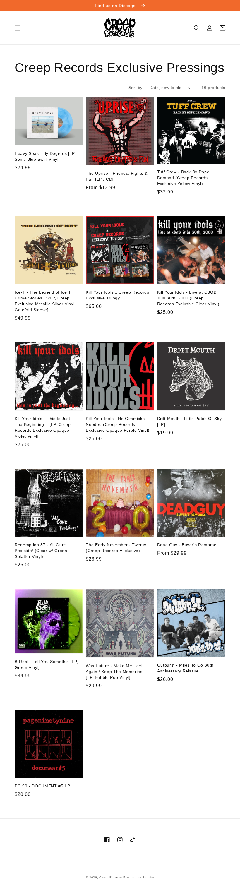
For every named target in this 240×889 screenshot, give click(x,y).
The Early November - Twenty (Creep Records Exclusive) (116, 547)
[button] (17, 28)
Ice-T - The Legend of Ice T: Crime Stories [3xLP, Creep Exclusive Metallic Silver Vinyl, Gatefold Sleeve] (45, 301)
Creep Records (110, 877)
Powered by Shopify (138, 877)
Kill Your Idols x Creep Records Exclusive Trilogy (117, 295)
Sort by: (136, 87)
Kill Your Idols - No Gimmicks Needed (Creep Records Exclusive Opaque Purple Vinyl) (118, 424)
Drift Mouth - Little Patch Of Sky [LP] (189, 421)
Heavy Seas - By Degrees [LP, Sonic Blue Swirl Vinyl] (45, 156)
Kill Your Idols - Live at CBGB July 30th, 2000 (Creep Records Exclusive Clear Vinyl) (188, 298)
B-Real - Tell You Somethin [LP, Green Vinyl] (46, 664)
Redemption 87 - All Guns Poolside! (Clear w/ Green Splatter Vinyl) (41, 550)
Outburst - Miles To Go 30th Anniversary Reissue (185, 668)
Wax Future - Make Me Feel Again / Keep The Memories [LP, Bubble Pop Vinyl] (114, 671)
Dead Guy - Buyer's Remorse (187, 544)
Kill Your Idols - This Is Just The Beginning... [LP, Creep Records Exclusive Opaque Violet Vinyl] (43, 427)
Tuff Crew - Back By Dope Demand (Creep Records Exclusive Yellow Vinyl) (183, 177)
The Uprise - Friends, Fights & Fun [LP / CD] (117, 176)
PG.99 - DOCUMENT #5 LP (42, 786)
